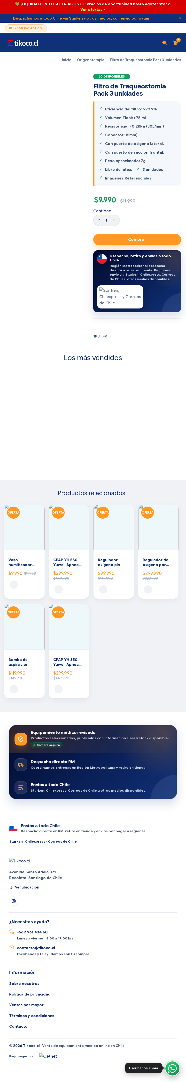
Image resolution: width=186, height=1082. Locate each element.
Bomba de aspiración (18, 662)
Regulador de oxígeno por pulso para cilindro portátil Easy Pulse (157, 563)
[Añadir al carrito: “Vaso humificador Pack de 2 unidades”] (14, 584)
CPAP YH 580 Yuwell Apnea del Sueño (66, 563)
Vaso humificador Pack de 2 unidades (20, 563)
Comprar (137, 239)
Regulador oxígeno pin (109, 562)
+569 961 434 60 (28, 28)
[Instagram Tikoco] (13, 901)
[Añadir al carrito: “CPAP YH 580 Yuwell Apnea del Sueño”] (58, 589)
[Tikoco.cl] (19, 861)
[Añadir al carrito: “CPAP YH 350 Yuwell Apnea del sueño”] (58, 689)
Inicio (66, 60)
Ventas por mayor (26, 1005)
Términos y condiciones (31, 1016)
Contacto (18, 1026)
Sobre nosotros (24, 984)
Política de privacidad (29, 994)
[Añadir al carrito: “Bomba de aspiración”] (14, 689)
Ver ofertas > (93, 9)
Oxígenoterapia (90, 60)
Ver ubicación (27, 887)
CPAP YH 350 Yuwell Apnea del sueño (66, 662)
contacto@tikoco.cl (36, 948)
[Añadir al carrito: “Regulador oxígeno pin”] (103, 589)
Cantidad (102, 211)
